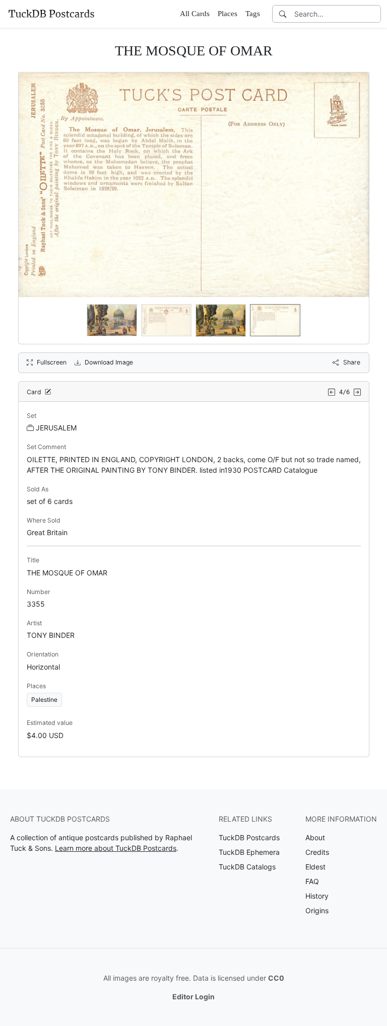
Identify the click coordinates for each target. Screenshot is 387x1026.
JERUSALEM (56, 427)
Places (227, 14)
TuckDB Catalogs (247, 866)
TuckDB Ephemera (249, 852)
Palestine (44, 699)
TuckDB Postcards (249, 837)
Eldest (315, 866)
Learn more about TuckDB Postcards (115, 848)
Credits (317, 852)
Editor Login (193, 996)
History (317, 896)
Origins (317, 910)
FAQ (312, 881)
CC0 (276, 978)
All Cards (195, 14)
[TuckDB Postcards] (51, 13)
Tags (252, 14)
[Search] (283, 14)
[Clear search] (373, 14)
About (315, 837)
